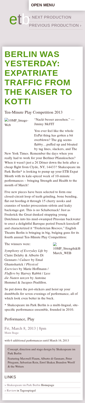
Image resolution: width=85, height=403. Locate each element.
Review (11, 390)
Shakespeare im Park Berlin (23, 385)
